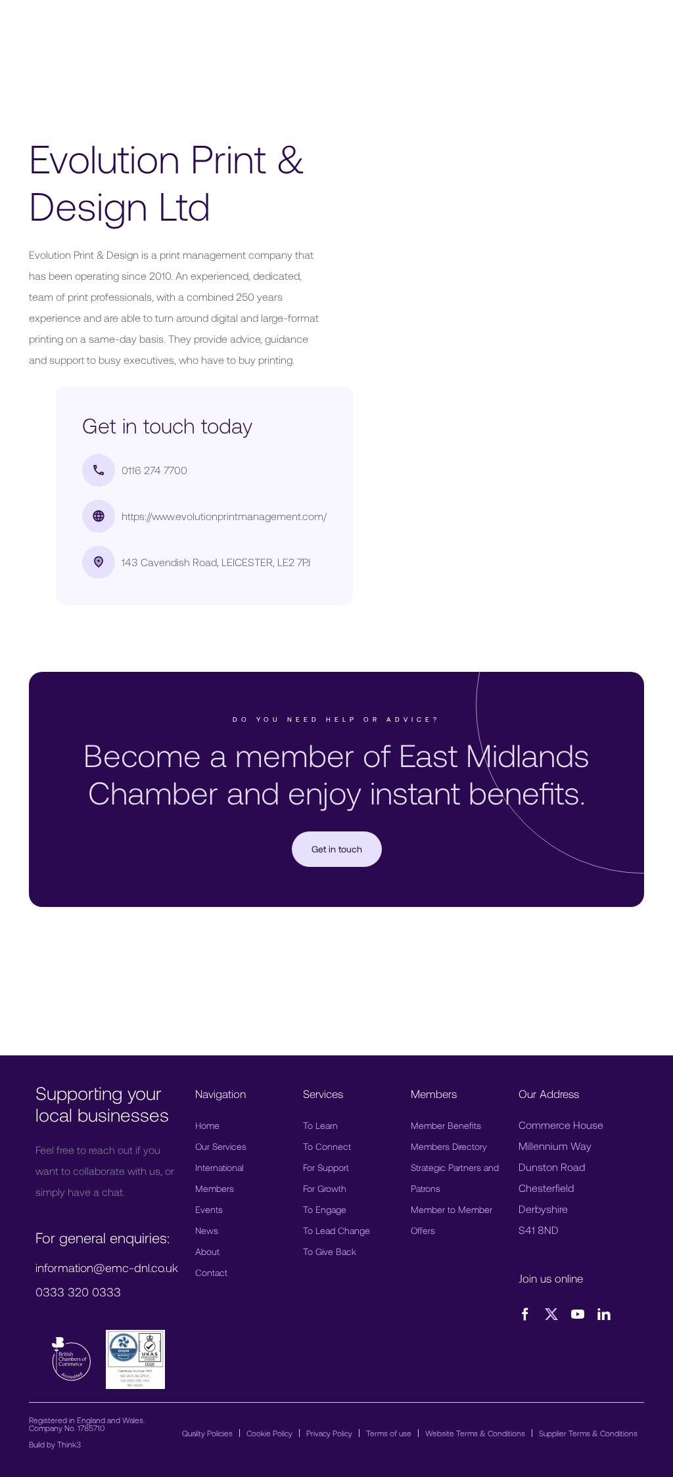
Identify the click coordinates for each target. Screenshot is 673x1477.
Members (214, 1188)
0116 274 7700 (154, 470)
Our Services (220, 1146)
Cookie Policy (269, 1433)
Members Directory (449, 1146)
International (219, 1167)
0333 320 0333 (78, 1292)
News (206, 1230)
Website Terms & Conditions (475, 1433)
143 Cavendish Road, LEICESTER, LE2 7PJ (216, 562)
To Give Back (329, 1251)
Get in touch (337, 848)
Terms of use (388, 1433)
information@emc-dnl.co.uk (106, 1267)
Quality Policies (207, 1433)
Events (209, 1209)
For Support (326, 1167)
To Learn (320, 1125)
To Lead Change (336, 1230)
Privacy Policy (329, 1433)
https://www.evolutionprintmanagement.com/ (224, 516)
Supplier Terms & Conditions (588, 1433)
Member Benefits (446, 1125)
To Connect (327, 1146)
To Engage (324, 1209)
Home (207, 1125)
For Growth (324, 1188)
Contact (211, 1272)
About (207, 1251)
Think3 (69, 1444)
